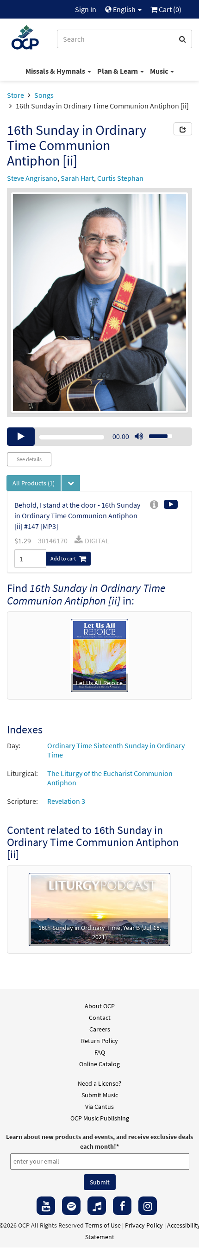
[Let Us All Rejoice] (99, 654)
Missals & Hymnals (56, 71)
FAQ (99, 1052)
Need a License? (99, 1083)
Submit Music (99, 1095)
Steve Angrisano (32, 178)
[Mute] (139, 437)
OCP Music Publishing (99, 1118)
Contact (100, 1017)
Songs (44, 95)
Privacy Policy (144, 1225)
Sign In (85, 9)
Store (15, 95)
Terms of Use (103, 1225)
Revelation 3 (66, 801)
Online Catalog (99, 1064)
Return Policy (99, 1041)
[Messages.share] (183, 128)
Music (159, 71)
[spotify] (71, 1205)
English (124, 9)
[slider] (155, 433)
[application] (99, 436)
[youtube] (46, 1205)
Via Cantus (99, 1106)
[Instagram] (147, 1205)
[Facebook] (122, 1205)
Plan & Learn (118, 71)
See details (29, 459)
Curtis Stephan (120, 178)
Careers (99, 1029)
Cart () (169, 9)
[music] (96, 1205)
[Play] (21, 436)
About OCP (100, 1006)
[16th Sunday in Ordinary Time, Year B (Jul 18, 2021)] (99, 908)
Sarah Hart (77, 178)
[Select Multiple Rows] (71, 483)
